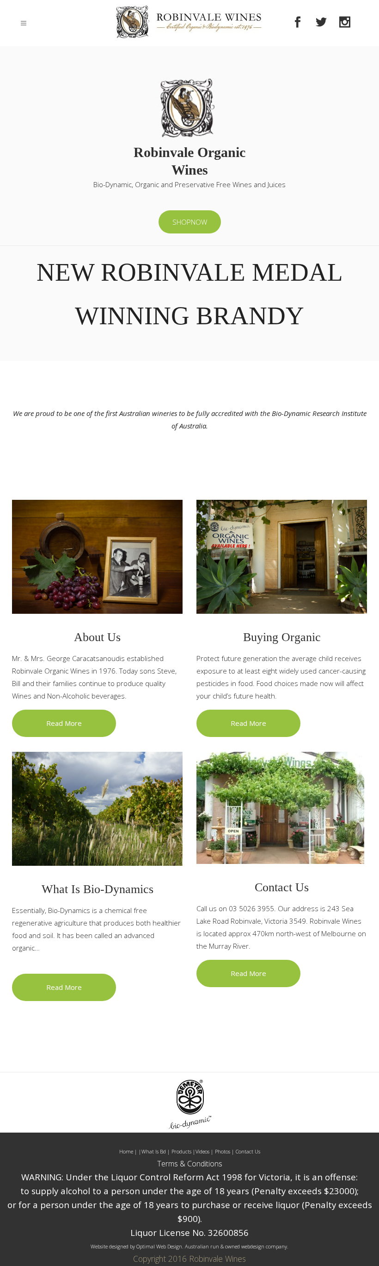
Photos (222, 1151)
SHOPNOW (189, 222)
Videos (203, 1151)
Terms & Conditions (189, 1164)
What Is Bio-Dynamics (97, 889)
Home (126, 1151)
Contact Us (282, 887)
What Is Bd (153, 1151)
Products (182, 1151)
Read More (64, 723)
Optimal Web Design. (159, 1246)
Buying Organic (282, 637)
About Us (97, 637)
